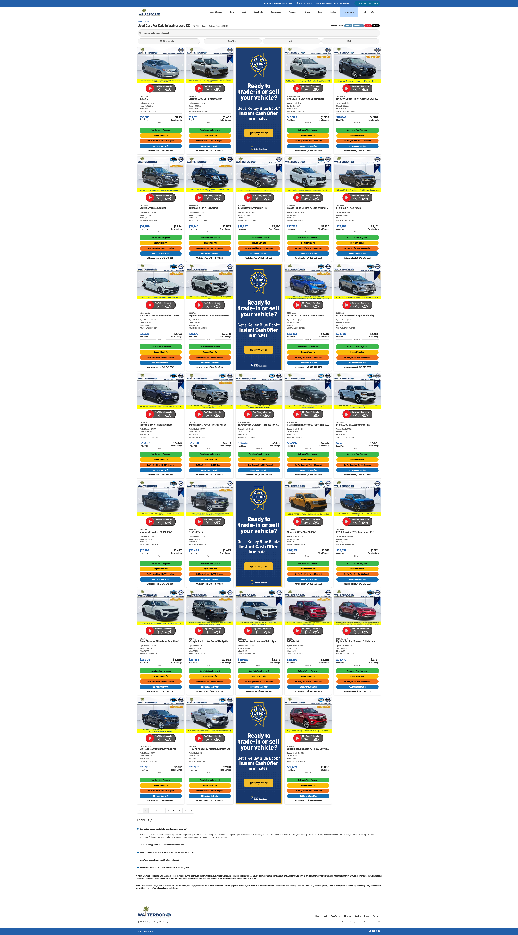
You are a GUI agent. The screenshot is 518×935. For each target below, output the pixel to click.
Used (244, 12)
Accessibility (376, 922)
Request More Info (161, 136)
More (159, 123)
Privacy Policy (363, 922)
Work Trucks (258, 12)
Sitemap (352, 922)
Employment (349, 12)
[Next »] (191, 810)
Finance (347, 916)
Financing (292, 12)
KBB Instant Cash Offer (160, 146)
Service (307, 12)
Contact (333, 12)
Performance (276, 12)
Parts (320, 12)
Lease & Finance (216, 12)
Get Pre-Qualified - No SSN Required (160, 141)
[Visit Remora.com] (374, 932)
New (232, 12)
